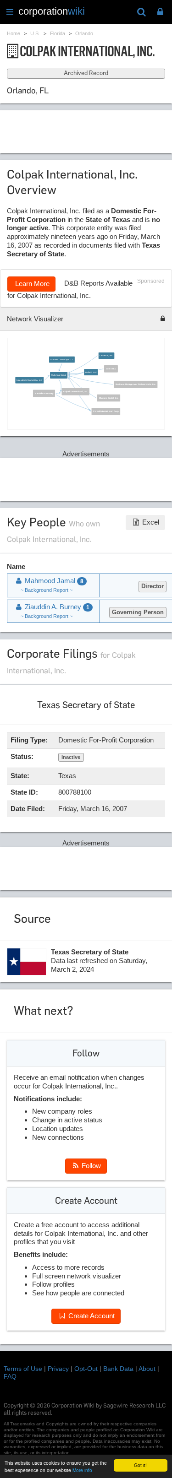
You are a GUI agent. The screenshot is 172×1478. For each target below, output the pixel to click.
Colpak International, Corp (105, 412)
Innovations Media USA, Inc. (29, 380)
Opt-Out (86, 1368)
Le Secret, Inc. (106, 356)
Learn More (31, 283)
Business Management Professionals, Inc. (136, 384)
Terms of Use (23, 1368)
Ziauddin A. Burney (44, 393)
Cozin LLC (111, 369)
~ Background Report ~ (46, 590)
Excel (149, 522)
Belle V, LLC (90, 372)
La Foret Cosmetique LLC (61, 359)
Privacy (58, 1368)
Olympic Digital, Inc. (109, 398)
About (147, 1368)
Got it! (140, 1465)
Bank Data (118, 1368)
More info (82, 1470)
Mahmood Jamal (58, 375)
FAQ (10, 1376)
